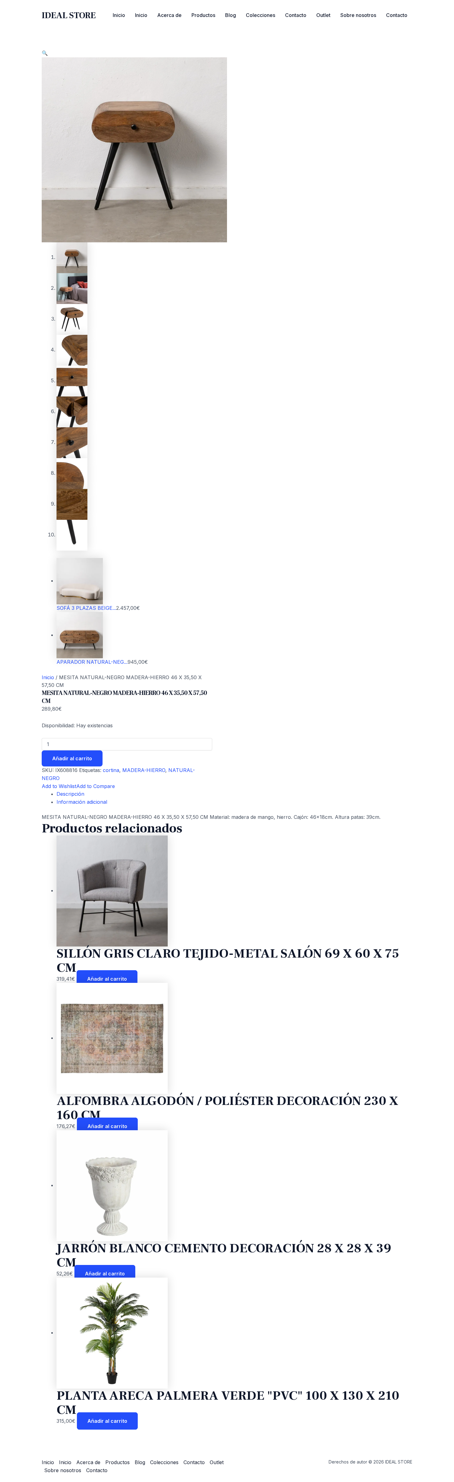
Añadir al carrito (72, 758)
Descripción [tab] (70, 794)
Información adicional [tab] (82, 802)
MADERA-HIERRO (143, 770)
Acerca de (169, 15)
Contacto (295, 15)
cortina (111, 770)
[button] (45, 53)
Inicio (119, 15)
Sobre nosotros (358, 15)
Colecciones (260, 15)
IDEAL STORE (69, 15)
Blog (230, 15)
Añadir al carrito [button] (107, 979)
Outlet (323, 15)
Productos (203, 15)
